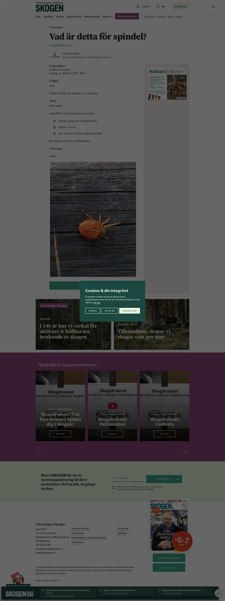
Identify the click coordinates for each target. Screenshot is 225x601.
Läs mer (96, 302)
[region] (112, 300)
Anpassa (93, 311)
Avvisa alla (110, 311)
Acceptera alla (129, 311)
